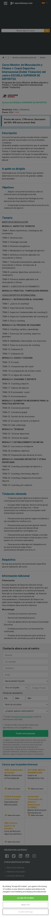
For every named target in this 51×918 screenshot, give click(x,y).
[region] (25, 899)
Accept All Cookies (25, 898)
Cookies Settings (25, 912)
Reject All (25, 905)
